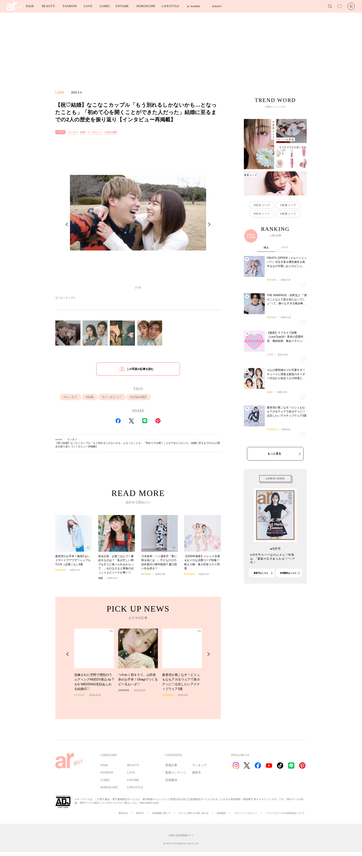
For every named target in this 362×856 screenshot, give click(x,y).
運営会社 (123, 813)
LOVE (88, 6)
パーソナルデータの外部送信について (285, 813)
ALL (266, 247)
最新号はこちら (261, 573)
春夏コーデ (289, 205)
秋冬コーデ (262, 205)
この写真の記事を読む (140, 369)
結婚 (82, 132)
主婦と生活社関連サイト (181, 835)
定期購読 (171, 780)
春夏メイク (289, 213)
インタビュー (94, 132)
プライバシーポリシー (245, 813)
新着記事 (171, 765)
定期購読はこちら (288, 573)
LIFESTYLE (170, 6)
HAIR (30, 6)
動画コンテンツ (175, 772)
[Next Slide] (209, 224)
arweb (58, 439)
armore (216, 6)
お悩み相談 (111, 132)
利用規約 (221, 813)
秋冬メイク (262, 213)
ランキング (199, 765)
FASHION (70, 6)
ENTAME (122, 6)
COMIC (105, 6)
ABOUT (140, 813)
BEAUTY (48, 6)
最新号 (196, 772)
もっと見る (274, 453)
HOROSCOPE (146, 6)
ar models (193, 6)
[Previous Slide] (67, 224)
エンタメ (73, 132)
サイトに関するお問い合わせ (194, 813)
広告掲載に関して (161, 813)
